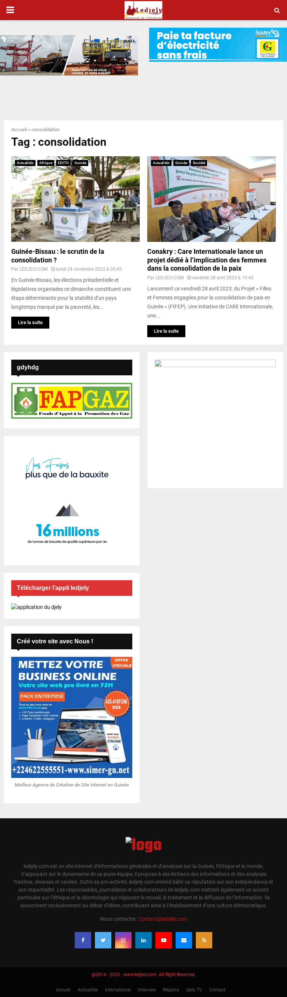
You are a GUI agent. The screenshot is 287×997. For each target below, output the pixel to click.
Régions (171, 990)
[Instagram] (123, 940)
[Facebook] (83, 940)
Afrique (45, 163)
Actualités (25, 163)
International (118, 990)
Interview (147, 990)
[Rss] (204, 940)
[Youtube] (163, 940)
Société (199, 163)
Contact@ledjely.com (162, 919)
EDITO (63, 163)
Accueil (19, 129)
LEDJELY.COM (33, 269)
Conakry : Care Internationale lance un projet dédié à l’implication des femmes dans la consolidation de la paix (206, 259)
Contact (217, 990)
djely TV (194, 990)
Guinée (80, 163)
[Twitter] (103, 940)
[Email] (184, 940)
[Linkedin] (143, 940)
